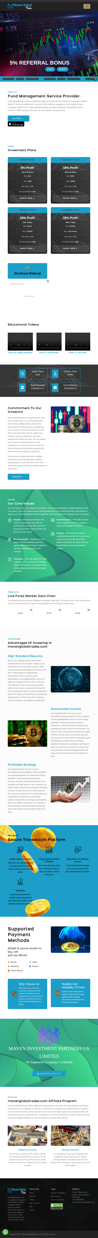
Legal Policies (55, 1196)
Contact (32, 1210)
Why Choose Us (35, 1203)
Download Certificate (50, 1073)
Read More (17, 477)
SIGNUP (62, 69)
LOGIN (50, 69)
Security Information (58, 1193)
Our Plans (17, 118)
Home (31, 1193)
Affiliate (32, 1200)
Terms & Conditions (57, 1200)
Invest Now (26, 198)
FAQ (30, 1206)
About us (32, 1196)
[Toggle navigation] (87, 6)
